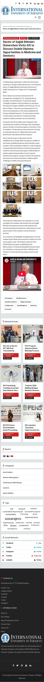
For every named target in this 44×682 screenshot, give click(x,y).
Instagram (4, 603)
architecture (35, 525)
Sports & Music (8, 493)
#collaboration (9, 305)
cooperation (24, 525)
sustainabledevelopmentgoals (13, 511)
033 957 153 (5, 588)
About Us (4, 613)
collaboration (19, 523)
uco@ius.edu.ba (6, 591)
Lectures (6, 488)
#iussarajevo (9, 298)
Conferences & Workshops (12, 483)
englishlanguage (8, 523)
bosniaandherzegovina (32, 511)
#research (8, 309)
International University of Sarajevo (23, 675)
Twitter (3, 600)
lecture (13, 525)
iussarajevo (13, 519)
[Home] (22, 10)
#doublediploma (22, 305)
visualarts (33, 508)
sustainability (11, 514)
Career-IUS (4, 628)
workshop (27, 529)
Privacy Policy (5, 624)
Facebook (4, 594)
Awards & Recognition (10, 477)
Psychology (24, 514)
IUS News (12, 26)
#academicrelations (11, 302)
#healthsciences (21, 298)
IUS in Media (5, 617)
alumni (35, 514)
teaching (29, 523)
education (36, 523)
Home (5, 26)
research (21, 509)
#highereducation (25, 302)
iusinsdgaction (12, 529)
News (3, 631)
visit (11, 509)
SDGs (6, 525)
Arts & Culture (7, 472)
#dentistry (33, 305)
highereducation (31, 517)
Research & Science (24, 26)
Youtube (4, 597)
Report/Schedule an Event (10, 620)
